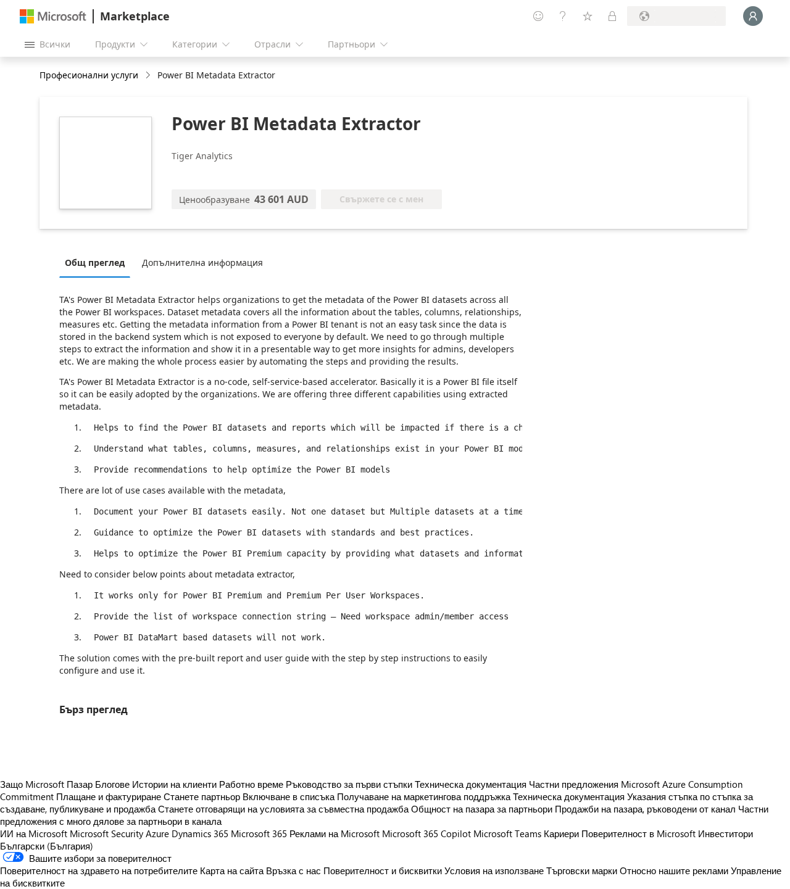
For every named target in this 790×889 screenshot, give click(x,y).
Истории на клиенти (174, 784)
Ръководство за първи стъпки (349, 784)
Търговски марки (581, 870)
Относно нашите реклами (674, 870)
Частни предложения (573, 784)
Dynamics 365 (200, 833)
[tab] (97, 262)
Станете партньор (202, 796)
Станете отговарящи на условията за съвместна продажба (283, 809)
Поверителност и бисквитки (382, 870)
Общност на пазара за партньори (481, 809)
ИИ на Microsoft (33, 833)
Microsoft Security (106, 833)
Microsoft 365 (259, 833)
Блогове (112, 784)
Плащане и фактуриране (108, 796)
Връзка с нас (293, 870)
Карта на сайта (232, 870)
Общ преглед (95, 262)
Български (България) (46, 846)
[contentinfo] (149, 75)
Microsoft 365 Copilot (426, 833)
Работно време (251, 784)
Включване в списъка (289, 796)
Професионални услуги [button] (89, 75)
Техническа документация (470, 784)
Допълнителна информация (202, 262)
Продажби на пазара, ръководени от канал (645, 809)
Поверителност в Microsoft (638, 833)
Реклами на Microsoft (334, 833)
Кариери (561, 833)
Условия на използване (494, 870)
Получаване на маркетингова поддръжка (423, 796)
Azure (157, 833)
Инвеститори (725, 833)
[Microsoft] (53, 16)
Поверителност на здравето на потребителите (99, 870)
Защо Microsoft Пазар (46, 784)
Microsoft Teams (507, 833)
